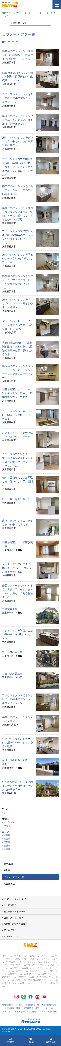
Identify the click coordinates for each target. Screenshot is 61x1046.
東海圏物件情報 (13, 1008)
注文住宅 (6, 1012)
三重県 (7, 845)
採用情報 (53, 1012)
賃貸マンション (38, 1012)
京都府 (7, 842)
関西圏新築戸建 (32, 1005)
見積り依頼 (50, 1041)
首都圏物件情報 (50, 1005)
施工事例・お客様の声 (14, 911)
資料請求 (10, 1041)
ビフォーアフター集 (14, 877)
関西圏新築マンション (12, 1005)
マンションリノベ (12, 936)
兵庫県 (7, 849)
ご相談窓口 (30, 1041)
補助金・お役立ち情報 (14, 923)
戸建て (7, 825)
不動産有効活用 (21, 1012)
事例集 (7, 870)
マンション (9, 822)
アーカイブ (9, 930)
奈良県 (7, 838)
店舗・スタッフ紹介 (13, 917)
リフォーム (48, 1008)
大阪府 (7, 835)
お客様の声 (9, 884)
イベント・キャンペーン (15, 898)
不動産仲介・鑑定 (31, 1008)
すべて (7, 812)
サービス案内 (10, 905)
